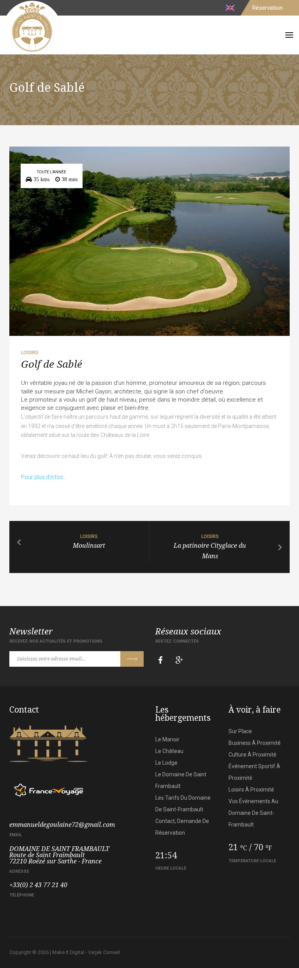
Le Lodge (166, 763)
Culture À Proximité (252, 754)
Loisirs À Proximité (251, 789)
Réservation (267, 7)
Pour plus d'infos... (44, 477)
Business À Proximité (255, 743)
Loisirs (30, 352)
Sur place (240, 731)
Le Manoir (167, 739)
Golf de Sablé (51, 364)
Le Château (169, 751)
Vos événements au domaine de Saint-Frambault (253, 813)
